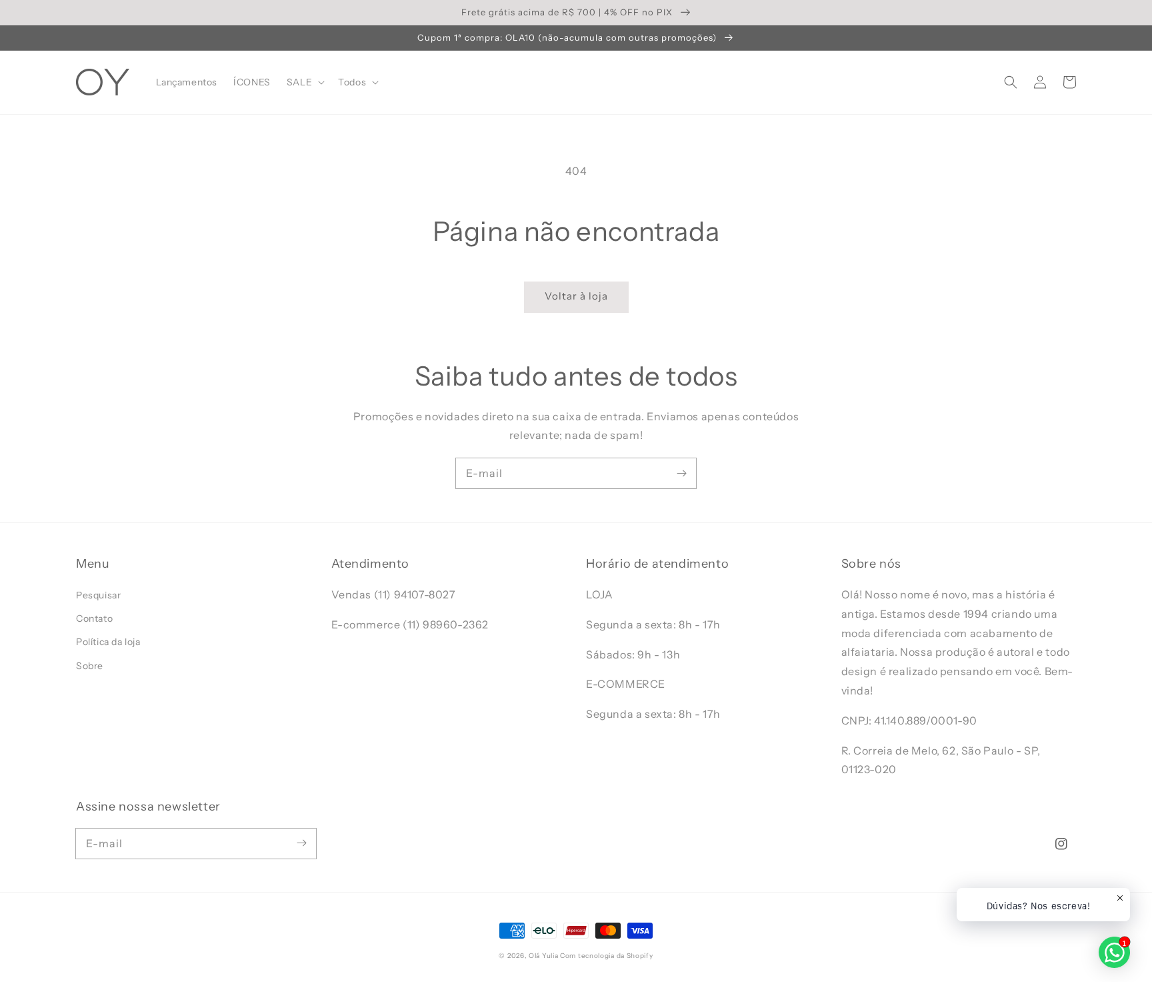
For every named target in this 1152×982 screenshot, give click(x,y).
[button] (1010, 82)
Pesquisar (98, 595)
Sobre (89, 666)
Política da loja (108, 642)
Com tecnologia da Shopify (606, 955)
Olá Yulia (543, 955)
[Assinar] (681, 473)
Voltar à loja (576, 296)
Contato (94, 618)
